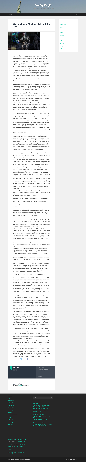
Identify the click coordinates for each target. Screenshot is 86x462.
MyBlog (10, 434)
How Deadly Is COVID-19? (20, 442)
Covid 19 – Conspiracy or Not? (17, 437)
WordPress (27, 459)
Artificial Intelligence (43, 370)
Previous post (41, 374)
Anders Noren (72, 459)
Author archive (14, 370)
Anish (10, 448)
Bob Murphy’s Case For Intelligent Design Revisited (42, 413)
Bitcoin (62, 22)
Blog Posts (35, 403)
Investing (62, 35)
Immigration (63, 33)
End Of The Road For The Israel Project (40, 420)
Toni (9, 437)
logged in (20, 385)
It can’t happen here (14, 450)
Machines (51, 370)
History (62, 32)
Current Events (63, 24)
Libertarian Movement (64, 37)
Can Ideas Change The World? (38, 414)
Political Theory (45, 369)
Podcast (62, 43)
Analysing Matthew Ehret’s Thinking (40, 422)
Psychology (63, 46)
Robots (40, 371)
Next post (40, 376)
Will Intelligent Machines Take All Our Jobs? (31, 25)
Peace (62, 40)
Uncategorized (63, 49)
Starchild (10, 446)
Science (62, 48)
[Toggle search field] (76, 14)
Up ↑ (77, 459)
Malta (62, 38)
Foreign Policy (63, 29)
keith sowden (11, 442)
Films (62, 27)
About (11, 14)
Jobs (48, 370)
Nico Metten (11, 439)
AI (39, 370)
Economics (41, 369)
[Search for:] (43, 398)
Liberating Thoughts (43, 5)
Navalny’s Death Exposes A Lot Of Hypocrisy (41, 419)
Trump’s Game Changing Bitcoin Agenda (40, 408)
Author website (16, 370)
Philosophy (63, 41)
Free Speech (63, 30)
